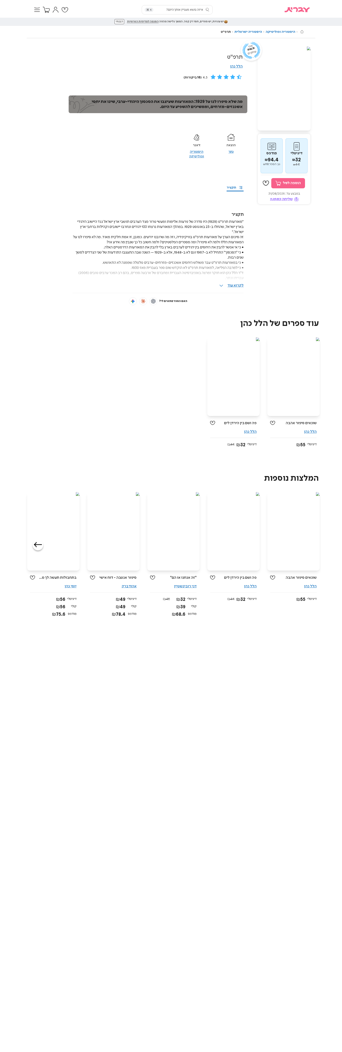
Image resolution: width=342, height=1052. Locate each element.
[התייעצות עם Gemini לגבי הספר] (133, 301)
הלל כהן (236, 66)
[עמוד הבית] (302, 32)
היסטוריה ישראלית (248, 32)
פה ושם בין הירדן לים (240, 423)
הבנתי (119, 21)
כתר (231, 152)
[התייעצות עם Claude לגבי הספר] (143, 301)
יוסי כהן (71, 586)
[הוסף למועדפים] (266, 183)
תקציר (231, 187)
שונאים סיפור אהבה (301, 423)
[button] (37, 10)
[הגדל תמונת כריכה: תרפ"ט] (284, 89)
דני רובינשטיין (185, 586)
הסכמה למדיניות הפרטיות (143, 21)
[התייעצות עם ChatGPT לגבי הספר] (153, 301)
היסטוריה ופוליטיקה (280, 32)
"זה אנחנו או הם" (183, 577)
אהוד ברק (129, 586)
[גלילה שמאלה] (38, 545)
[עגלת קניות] (46, 10)
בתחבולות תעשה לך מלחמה (57, 577)
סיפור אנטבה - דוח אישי (118, 577)
